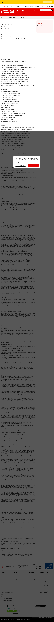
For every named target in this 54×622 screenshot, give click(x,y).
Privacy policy (17, 162)
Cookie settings (20, 165)
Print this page (45, 30)
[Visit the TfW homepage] (3, 6)
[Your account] (52, 6)
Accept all (33, 165)
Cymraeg (48, 6)
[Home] (2, 17)
